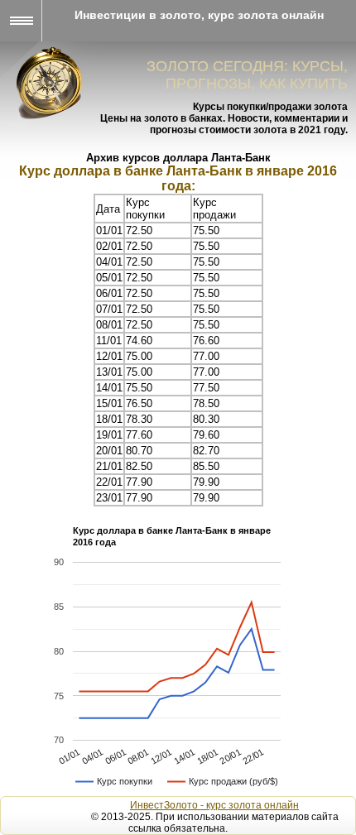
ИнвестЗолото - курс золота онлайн (214, 805)
